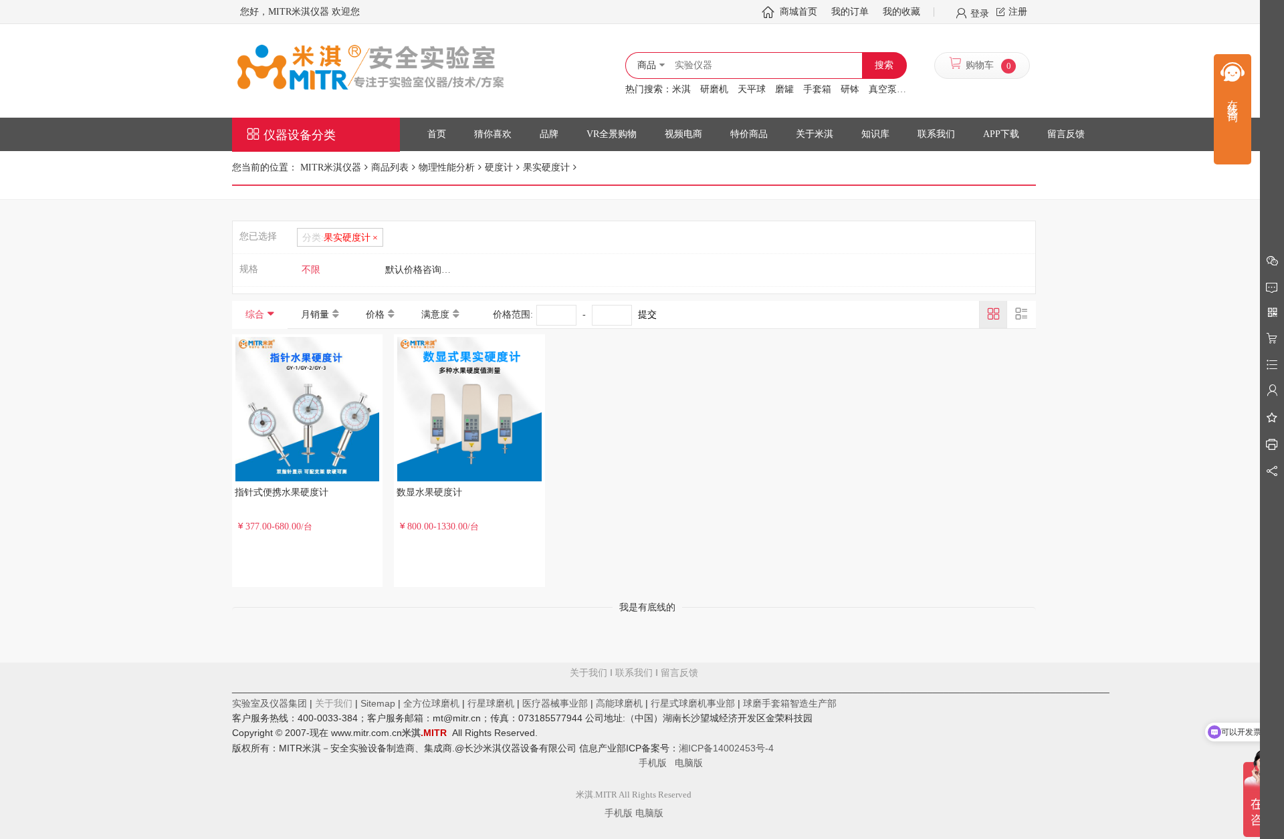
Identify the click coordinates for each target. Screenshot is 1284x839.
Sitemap (377, 703)
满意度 (435, 315)
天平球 (752, 89)
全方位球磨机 (431, 703)
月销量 (315, 315)
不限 (311, 270)
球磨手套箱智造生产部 (790, 703)
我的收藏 (901, 12)
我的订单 (850, 12)
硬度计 (499, 167)
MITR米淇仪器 (330, 167)
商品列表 (390, 167)
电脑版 (689, 762)
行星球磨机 (490, 703)
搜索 (884, 65)
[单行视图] (1021, 314)
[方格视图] (993, 314)
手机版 (657, 762)
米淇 (681, 89)
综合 (254, 315)
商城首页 (798, 12)
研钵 (850, 89)
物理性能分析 (447, 167)
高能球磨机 (619, 703)
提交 (647, 315)
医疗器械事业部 (555, 703)
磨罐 (784, 89)
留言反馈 (634, 718)
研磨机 (714, 89)
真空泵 (883, 89)
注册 (1017, 12)
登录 (979, 13)
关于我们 (588, 673)
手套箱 (817, 89)
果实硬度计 (546, 167)
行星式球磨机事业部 (693, 703)
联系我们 (634, 673)
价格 (375, 315)
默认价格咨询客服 (422, 270)
